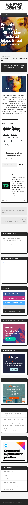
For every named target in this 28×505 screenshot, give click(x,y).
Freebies (3, 44)
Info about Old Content (9, 489)
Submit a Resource (8, 471)
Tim (13, 175)
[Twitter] (12, 196)
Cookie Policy (7, 479)
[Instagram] (14, 196)
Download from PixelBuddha (10, 118)
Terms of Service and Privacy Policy (12, 486)
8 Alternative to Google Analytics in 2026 (14, 419)
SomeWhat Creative (14, 6)
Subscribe (21, 164)
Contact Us (6, 475)
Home (2, 56)
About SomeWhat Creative (10, 482)
